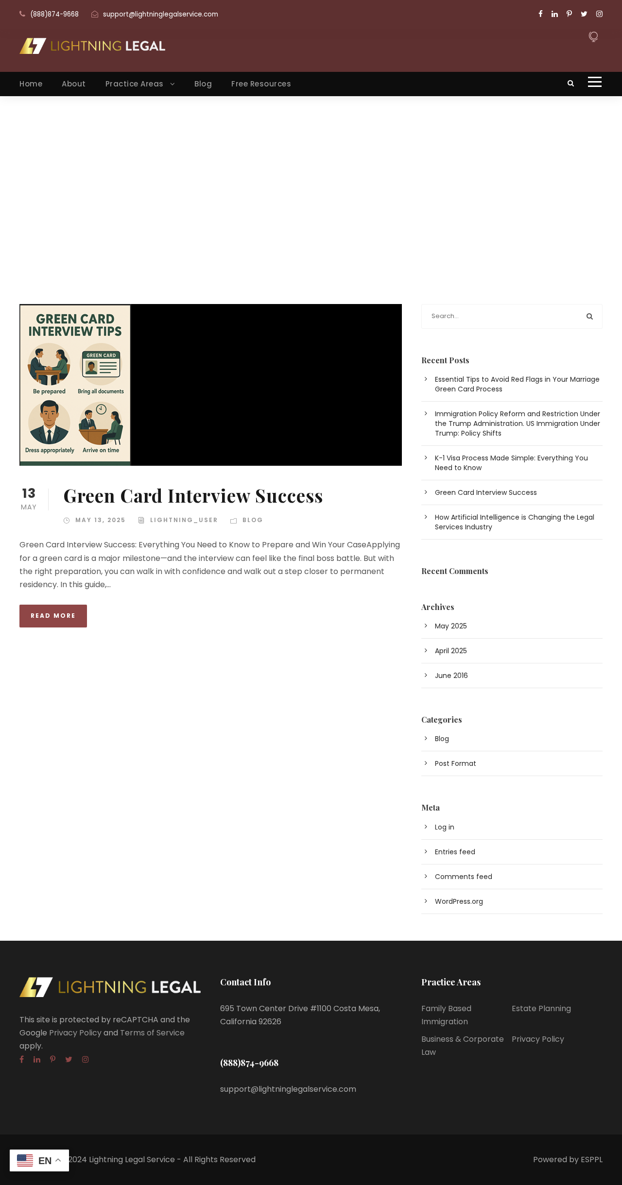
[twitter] (584, 14)
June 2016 (451, 675)
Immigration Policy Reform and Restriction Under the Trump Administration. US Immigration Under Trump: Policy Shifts (517, 423)
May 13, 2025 (100, 520)
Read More (53, 615)
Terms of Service (152, 1032)
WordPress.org (459, 901)
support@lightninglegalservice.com (160, 14)
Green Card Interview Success (193, 495)
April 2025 (451, 651)
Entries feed (455, 852)
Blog (203, 84)
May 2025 (451, 626)
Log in (444, 827)
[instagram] (599, 14)
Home (30, 84)
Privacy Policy (75, 1032)
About (74, 84)
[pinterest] (569, 14)
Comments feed (463, 876)
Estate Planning (541, 1008)
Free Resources (261, 84)
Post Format (455, 763)
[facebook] (540, 14)
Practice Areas (134, 84)
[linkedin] (555, 14)
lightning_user (184, 520)
